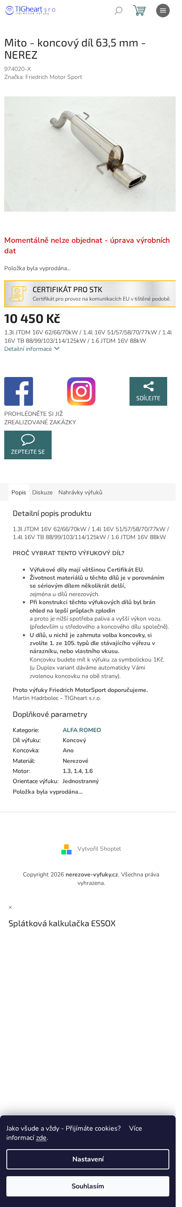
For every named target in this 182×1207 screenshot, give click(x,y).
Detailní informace (28, 349)
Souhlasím (88, 1186)
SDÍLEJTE (148, 397)
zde (41, 1137)
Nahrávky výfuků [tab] (80, 492)
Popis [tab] (18, 492)
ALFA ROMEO (82, 730)
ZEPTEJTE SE (28, 451)
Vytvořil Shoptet (99, 849)
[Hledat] (118, 10)
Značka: (43, 77)
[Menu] (162, 10)
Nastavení (88, 1159)
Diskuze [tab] (42, 492)
